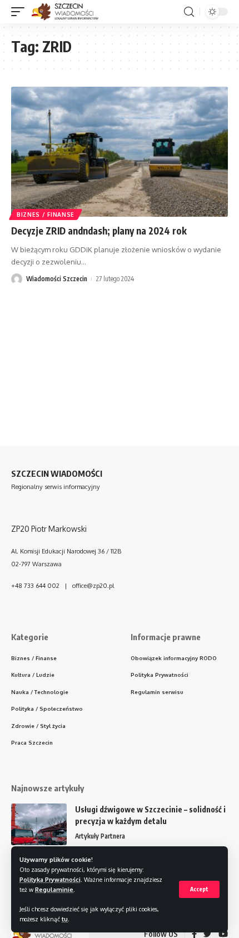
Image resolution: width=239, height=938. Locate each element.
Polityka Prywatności (50, 879)
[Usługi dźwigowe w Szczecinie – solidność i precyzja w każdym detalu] (39, 824)
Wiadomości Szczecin (56, 279)
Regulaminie (54, 889)
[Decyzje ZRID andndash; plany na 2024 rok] (119, 152)
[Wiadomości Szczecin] (71, 11)
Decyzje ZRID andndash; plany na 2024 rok (99, 230)
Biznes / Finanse (45, 214)
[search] (189, 12)
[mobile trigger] (20, 11)
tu (65, 918)
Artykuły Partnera (100, 836)
